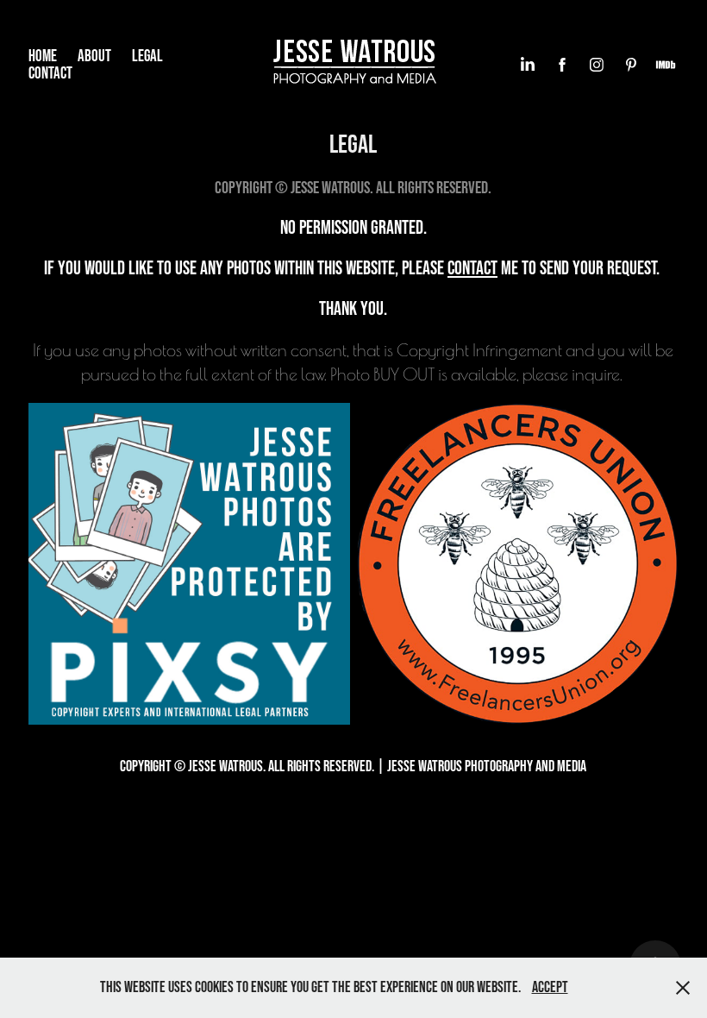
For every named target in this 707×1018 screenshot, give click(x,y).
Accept (550, 987)
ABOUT (94, 56)
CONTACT (50, 73)
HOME (42, 56)
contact (472, 267)
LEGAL (147, 56)
